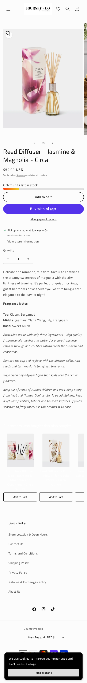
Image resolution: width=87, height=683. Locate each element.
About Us (14, 591)
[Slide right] (52, 142)
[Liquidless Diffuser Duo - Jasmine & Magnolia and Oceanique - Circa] (20, 450)
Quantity (8, 250)
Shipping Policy (18, 563)
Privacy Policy (17, 572)
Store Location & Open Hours (28, 534)
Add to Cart (20, 497)
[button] (8, 8)
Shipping (20, 175)
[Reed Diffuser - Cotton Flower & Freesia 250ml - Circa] (56, 450)
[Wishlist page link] (58, 9)
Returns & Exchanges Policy (27, 582)
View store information (23, 241)
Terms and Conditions (23, 553)
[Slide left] (34, 142)
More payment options (44, 219)
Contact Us (15, 544)
